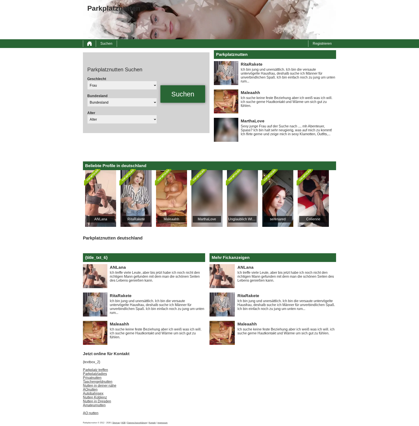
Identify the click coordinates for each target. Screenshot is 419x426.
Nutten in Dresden (97, 401)
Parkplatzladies (95, 374)
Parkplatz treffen (95, 370)
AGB (123, 423)
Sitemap (116, 423)
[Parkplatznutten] (89, 43)
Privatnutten (92, 378)
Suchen (106, 43)
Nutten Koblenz (95, 397)
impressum (163, 423)
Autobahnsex (93, 393)
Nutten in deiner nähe (99, 385)
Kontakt (152, 423)
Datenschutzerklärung (137, 423)
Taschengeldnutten (97, 381)
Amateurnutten (94, 405)
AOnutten (90, 389)
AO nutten (90, 413)
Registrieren (322, 43)
